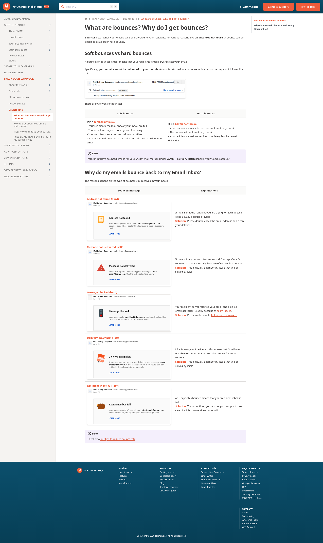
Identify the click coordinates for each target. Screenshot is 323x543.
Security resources (251, 494)
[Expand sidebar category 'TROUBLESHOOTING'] (50, 176)
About (245, 512)
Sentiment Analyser (211, 479)
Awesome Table (250, 519)
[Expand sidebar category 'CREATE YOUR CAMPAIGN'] (50, 66)
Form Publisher (250, 523)
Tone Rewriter (208, 486)
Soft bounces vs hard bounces (270, 20)
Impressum (248, 490)
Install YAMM (125, 483)
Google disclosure (251, 483)
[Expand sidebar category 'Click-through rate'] (50, 97)
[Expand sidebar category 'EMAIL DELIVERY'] (50, 73)
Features (123, 475)
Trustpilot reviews (168, 486)
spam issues (224, 310)
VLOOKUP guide (168, 490)
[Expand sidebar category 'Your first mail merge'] (50, 44)
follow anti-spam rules (224, 315)
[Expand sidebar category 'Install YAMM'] (50, 37)
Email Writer (207, 475)
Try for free (308, 7)
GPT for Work (249, 527)
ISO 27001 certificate (252, 497)
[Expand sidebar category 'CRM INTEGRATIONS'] (50, 158)
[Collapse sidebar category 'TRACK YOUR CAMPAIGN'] (50, 79)
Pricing (122, 479)
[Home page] (86, 18)
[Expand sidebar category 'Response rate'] (50, 104)
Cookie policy (249, 479)
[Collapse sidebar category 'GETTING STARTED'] (50, 25)
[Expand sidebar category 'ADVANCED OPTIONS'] (50, 151)
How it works (125, 472)
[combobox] (89, 6)
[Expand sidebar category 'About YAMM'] (50, 31)
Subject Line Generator (212, 472)
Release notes (167, 479)
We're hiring (248, 516)
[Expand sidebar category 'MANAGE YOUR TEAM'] (50, 145)
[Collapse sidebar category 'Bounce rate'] (50, 110)
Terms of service (250, 472)
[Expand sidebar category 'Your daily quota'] (50, 50)
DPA (244, 486)
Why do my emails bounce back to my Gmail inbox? (274, 27)
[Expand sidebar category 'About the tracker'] (50, 85)
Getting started (167, 472)
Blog (162, 483)
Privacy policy (249, 475)
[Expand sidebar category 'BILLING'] (50, 164)
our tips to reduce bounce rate (117, 439)
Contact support (278, 7)
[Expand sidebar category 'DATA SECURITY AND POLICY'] (50, 170)
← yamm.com (249, 7)
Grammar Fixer (208, 483)
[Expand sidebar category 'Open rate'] (50, 91)
